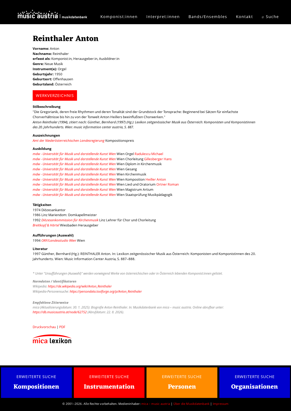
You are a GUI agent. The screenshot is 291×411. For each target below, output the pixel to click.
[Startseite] (52, 15)
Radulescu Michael (149, 153)
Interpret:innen (163, 16)
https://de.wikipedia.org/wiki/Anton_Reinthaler (80, 286)
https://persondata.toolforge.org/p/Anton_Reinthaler (106, 291)
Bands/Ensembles (207, 16)
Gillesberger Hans (158, 159)
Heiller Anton (156, 179)
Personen (182, 387)
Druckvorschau (44, 327)
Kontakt (244, 16)
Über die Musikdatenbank (191, 404)
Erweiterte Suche (36, 376)
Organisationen (254, 387)
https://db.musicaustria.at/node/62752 (60, 312)
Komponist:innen (119, 16)
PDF (62, 327)
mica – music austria (155, 404)
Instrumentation (109, 387)
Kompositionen (36, 387)
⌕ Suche (270, 16)
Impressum (221, 404)
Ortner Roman (167, 184)
